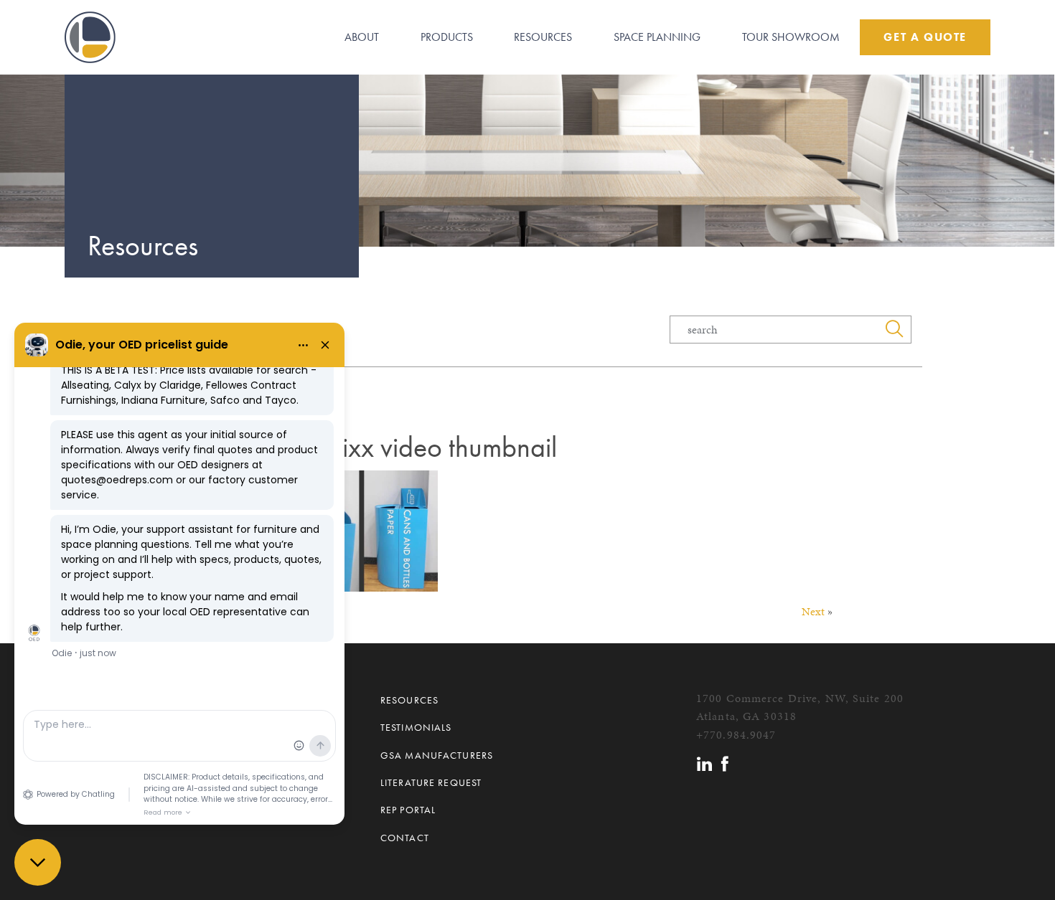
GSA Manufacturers (436, 755)
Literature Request (431, 782)
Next (813, 611)
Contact (404, 837)
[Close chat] (37, 862)
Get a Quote (925, 36)
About (361, 36)
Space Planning (657, 36)
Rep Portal (408, 809)
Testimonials (415, 727)
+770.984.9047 (736, 734)
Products (447, 36)
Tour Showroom (791, 36)
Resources (543, 36)
